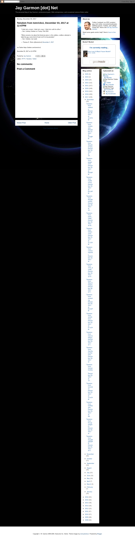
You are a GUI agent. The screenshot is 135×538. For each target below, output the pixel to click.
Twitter (34, 59)
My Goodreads (111, 93)
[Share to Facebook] (42, 56)
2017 (87, 97)
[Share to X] (40, 56)
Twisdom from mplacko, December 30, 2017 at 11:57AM (89, 112)
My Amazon (110, 91)
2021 (87, 85)
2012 (87, 508)
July (88, 472)
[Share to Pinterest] (44, 56)
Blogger (99, 534)
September (90, 463)
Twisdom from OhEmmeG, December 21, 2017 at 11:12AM (89, 236)
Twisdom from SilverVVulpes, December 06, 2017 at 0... (89, 286)
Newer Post (21, 123)
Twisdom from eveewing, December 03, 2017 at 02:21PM (89, 302)
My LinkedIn (110, 84)
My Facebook (108, 89)
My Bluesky (108, 77)
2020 (87, 88)
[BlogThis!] (38, 56)
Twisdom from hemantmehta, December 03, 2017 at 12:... (89, 372)
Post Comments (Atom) (50, 128)
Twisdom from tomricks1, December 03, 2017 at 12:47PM (89, 391)
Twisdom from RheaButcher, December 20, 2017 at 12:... (89, 203)
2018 (87, 94)
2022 (87, 83)
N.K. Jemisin (92, 53)
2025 (87, 74)
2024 (87, 77)
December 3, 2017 (48, 42)
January (89, 491)
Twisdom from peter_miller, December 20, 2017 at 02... (89, 219)
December (90, 99)
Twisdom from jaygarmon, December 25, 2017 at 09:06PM (89, 166)
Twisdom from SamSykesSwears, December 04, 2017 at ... (89, 354)
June (88, 475)
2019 (87, 91)
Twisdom (29, 59)
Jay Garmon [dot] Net (36, 7)
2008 (87, 520)
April (88, 481)
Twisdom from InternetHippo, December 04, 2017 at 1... (89, 338)
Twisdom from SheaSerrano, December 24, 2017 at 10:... (89, 148)
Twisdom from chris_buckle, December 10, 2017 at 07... (89, 270)
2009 (87, 517)
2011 (87, 511)
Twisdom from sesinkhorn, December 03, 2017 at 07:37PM (89, 321)
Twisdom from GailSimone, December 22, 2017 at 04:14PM (89, 185)
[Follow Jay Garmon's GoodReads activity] (104, 93)
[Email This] (36, 56)
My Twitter (107, 82)
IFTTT (23, 59)
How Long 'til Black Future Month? (99, 51)
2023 (87, 80)
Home (47, 123)
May (88, 478)
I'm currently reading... (99, 48)
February (90, 487)
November (90, 454)
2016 (87, 497)
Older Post (72, 123)
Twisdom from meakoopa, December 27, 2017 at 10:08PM (89, 130)
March (89, 484)
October (89, 459)
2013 (87, 506)
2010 (87, 514)
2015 (87, 500)
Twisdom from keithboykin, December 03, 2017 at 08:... (89, 409)
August (89, 468)
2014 (87, 503)
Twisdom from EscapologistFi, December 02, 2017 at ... (89, 426)
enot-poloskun (84, 534)
